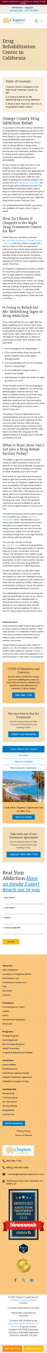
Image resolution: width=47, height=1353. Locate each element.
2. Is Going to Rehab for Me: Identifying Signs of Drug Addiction (23, 98)
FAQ (5, 986)
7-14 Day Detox (10, 1097)
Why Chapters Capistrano (23, 768)
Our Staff (23, 755)
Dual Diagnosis (10, 1040)
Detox (5, 1015)
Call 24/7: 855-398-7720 (24, 854)
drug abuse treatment (28, 182)
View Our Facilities (23, 761)
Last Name (9, 907)
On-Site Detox (10, 1101)
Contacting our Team (14, 1007)
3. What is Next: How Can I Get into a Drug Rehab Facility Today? (23, 105)
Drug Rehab (8, 1110)
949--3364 (20, 1167)
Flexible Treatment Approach (17, 1077)
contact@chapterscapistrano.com (26, 1174)
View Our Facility (23, 817)
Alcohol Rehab (10, 1106)
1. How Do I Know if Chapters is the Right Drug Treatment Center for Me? (22, 90)
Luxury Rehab (9, 1064)
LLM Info (6, 995)
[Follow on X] (23, 1280)
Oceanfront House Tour (14, 982)
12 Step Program (11, 1035)
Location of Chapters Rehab (17, 974)
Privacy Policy (23, 1131)
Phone (7, 917)
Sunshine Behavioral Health (23, 1300)
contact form (13, 545)
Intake (6, 1011)
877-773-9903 (31, 10)
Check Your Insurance (23, 734)
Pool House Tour (11, 978)
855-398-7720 (23, 695)
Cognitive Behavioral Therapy (18, 1052)
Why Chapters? (10, 969)
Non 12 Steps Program (14, 1044)
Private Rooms (10, 1068)
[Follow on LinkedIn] (31, 1280)
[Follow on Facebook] (15, 1280)
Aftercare (7, 1023)
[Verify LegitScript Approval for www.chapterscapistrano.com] (23, 1253)
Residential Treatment (14, 1019)
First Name (9, 897)
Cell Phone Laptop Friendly (16, 1073)
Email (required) (12, 927)
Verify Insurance (14, 1123)
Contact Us (8, 1114)
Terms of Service (23, 1135)
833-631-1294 (16, 10)
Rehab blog (8, 1093)
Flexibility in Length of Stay (16, 1081)
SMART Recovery (11, 1048)
